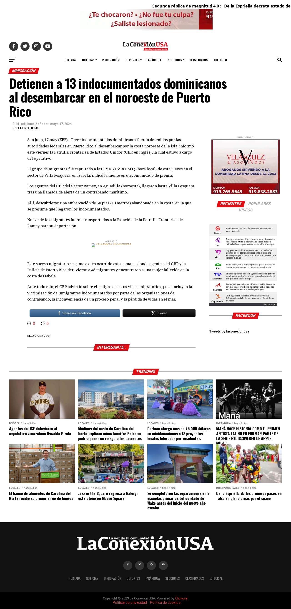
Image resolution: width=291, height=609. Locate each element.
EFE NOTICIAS (28, 128)
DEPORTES (132, 59)
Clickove (181, 598)
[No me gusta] (43, 323)
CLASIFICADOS (198, 59)
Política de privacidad (130, 602)
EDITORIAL (220, 59)
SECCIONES (175, 59)
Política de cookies (165, 602)
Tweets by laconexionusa (229, 331)
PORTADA (70, 59)
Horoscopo (269, 304)
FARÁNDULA (154, 59)
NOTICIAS (88, 59)
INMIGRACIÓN (110, 59)
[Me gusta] (29, 323)
